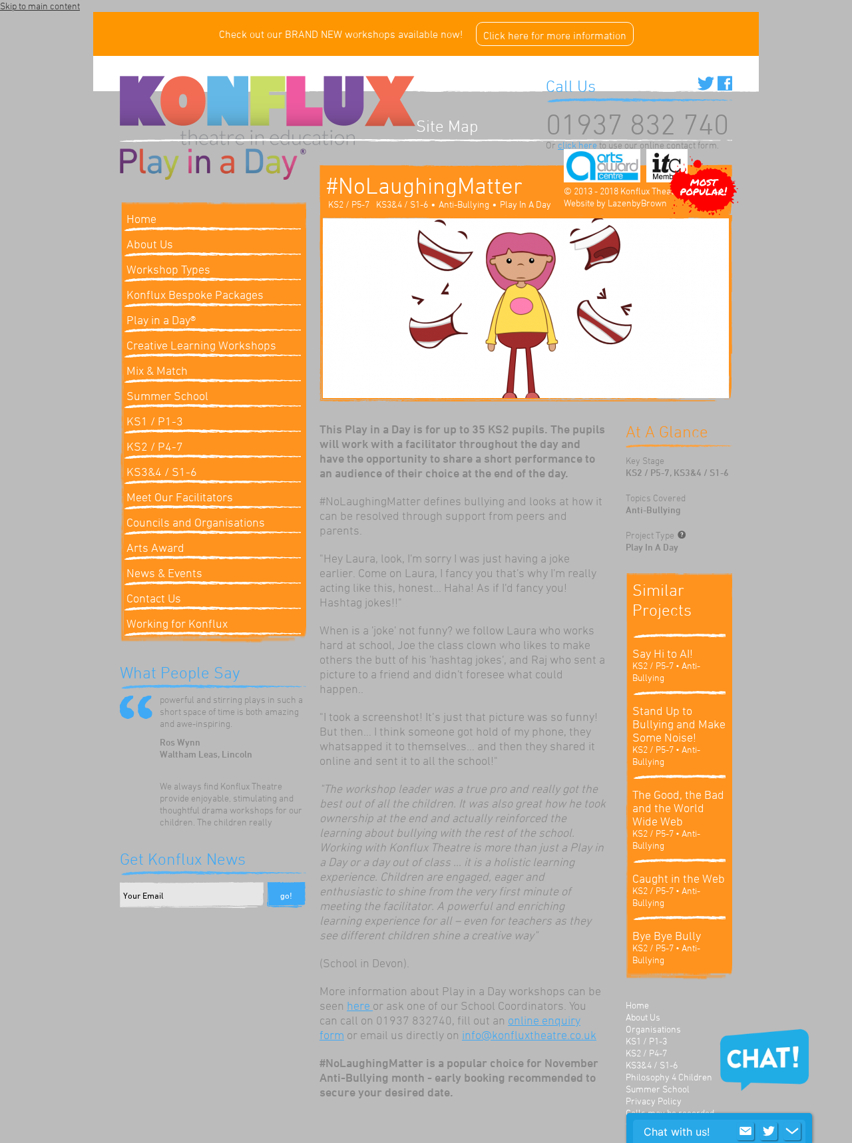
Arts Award (155, 547)
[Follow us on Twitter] (706, 83)
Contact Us (153, 597)
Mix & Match (157, 370)
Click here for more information (554, 35)
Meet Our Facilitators (179, 496)
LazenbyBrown (637, 202)
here (360, 1005)
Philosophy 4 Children (669, 1076)
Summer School (167, 395)
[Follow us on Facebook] (725, 83)
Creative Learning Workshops (201, 344)
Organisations (653, 1028)
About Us (643, 1017)
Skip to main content (40, 5)
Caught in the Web (678, 878)
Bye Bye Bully (666, 935)
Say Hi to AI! (662, 653)
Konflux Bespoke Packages (195, 294)
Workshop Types (168, 269)
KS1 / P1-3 (154, 420)
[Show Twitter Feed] (768, 1131)
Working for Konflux (177, 623)
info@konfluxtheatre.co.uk (529, 1034)
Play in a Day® (161, 319)
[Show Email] (745, 1131)
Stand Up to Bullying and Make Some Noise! (679, 724)
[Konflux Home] (268, 112)
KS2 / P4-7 (154, 446)
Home (637, 1005)
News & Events (164, 572)
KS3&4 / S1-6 (161, 471)
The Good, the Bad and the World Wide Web (678, 807)
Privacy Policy (654, 1100)
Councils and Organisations (195, 522)
